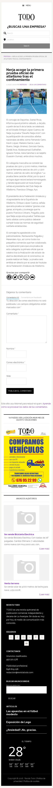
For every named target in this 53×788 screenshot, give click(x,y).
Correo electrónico (15, 362)
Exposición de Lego (18, 722)
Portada (7, 56)
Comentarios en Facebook (31, 297)
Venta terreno (11, 583)
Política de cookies (31, 781)
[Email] (32, 277)
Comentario (12, 314)
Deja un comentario (38, 84)
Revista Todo (26, 17)
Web (8, 376)
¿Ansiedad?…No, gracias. (21, 729)
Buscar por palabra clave (13, 685)
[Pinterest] (20, 277)
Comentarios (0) (12, 297)
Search (26, 46)
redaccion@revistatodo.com (19, 672)
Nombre (10, 349)
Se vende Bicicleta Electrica (19, 534)
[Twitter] (15, 277)
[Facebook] (9, 277)
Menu (28, 5)
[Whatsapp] (26, 277)
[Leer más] (44, 549)
